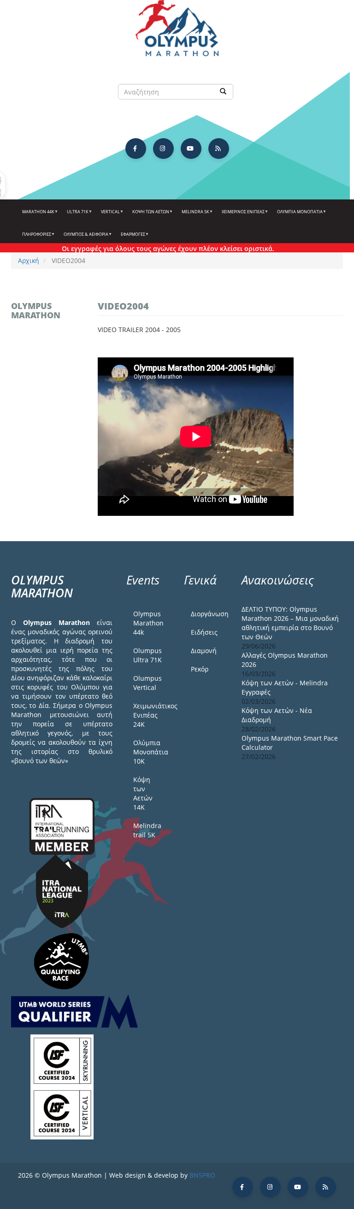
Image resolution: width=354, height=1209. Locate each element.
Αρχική (28, 260)
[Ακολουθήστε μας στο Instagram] (163, 148)
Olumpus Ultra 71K (147, 655)
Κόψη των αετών (148, 215)
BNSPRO (202, 1175)
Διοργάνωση (209, 613)
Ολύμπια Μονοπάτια (298, 215)
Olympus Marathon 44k (148, 623)
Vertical (108, 215)
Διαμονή (204, 650)
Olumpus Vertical (147, 683)
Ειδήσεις (204, 632)
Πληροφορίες (34, 237)
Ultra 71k (75, 215)
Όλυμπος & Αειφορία (83, 237)
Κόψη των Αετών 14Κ (143, 793)
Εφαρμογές (131, 237)
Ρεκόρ (199, 669)
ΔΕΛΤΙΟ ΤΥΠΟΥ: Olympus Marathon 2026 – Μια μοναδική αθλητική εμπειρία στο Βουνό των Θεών (290, 623)
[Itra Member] (62, 825)
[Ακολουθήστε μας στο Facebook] (135, 148)
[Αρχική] (177, 32)
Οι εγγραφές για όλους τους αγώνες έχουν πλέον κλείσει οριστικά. (157, 248)
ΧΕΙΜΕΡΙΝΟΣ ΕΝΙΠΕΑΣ (241, 215)
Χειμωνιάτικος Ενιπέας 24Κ (151, 715)
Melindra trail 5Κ (147, 830)
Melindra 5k (193, 215)
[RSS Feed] (218, 148)
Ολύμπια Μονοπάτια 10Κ (150, 751)
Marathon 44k (36, 215)
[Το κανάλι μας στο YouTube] (191, 148)
